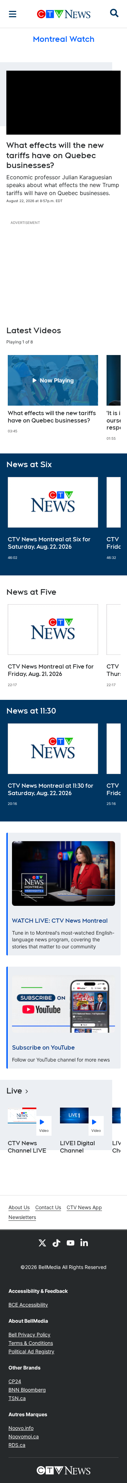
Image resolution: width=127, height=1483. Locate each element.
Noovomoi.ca (23, 1436)
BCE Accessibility (28, 1305)
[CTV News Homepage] (63, 14)
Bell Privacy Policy (29, 1334)
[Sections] (13, 14)
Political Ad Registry (31, 1351)
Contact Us (48, 1207)
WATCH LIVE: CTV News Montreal (60, 920)
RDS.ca (16, 1445)
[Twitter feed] (42, 1242)
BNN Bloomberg (27, 1390)
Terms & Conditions (30, 1343)
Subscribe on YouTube (43, 1047)
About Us (19, 1207)
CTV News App (84, 1207)
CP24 (14, 1381)
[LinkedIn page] (84, 1242)
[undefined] (53, 394)
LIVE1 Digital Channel (77, 1147)
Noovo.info (21, 1428)
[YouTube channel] (70, 1242)
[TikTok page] (56, 1242)
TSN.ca (17, 1398)
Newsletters (22, 1217)
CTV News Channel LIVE (27, 1147)
